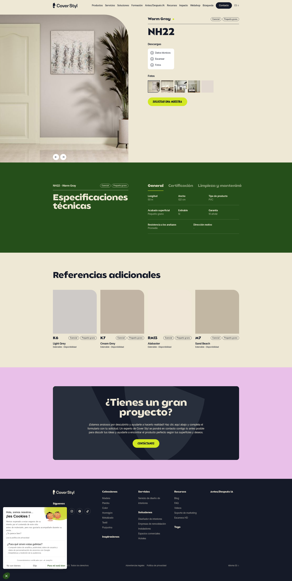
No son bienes (14, 565)
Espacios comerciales (149, 533)
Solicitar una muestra (167, 101)
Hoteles (142, 538)
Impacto (183, 5)
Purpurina (107, 527)
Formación (137, 5)
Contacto (224, 5)
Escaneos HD (181, 517)
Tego (177, 527)
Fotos (158, 65)
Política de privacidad (156, 565)
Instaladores (144, 528)
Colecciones (109, 492)
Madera (106, 498)
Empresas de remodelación (152, 523)
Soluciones (145, 512)
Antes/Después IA (155, 5)
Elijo (35, 565)
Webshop (195, 5)
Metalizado (107, 517)
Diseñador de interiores (150, 518)
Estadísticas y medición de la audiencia (25, 553)
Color (105, 508)
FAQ (176, 503)
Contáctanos (146, 443)
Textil (104, 522)
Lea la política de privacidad (17, 538)
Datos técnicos (162, 52)
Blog (176, 498)
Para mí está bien (56, 565)
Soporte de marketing (185, 512)
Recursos (180, 492)
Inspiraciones (110, 537)
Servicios (110, 5)
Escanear (159, 58)
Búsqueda (208, 5)
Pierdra (105, 503)
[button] (6, 575)
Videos (177, 508)
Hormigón (107, 512)
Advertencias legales (135, 565)
